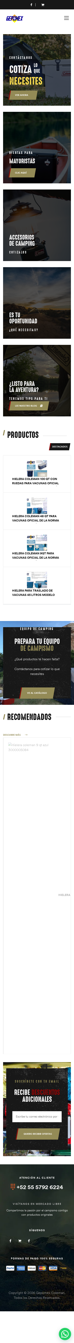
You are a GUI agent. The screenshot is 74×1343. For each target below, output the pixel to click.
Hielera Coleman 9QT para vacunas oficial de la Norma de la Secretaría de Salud (35, 558)
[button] (37, 693)
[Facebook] (10, 1241)
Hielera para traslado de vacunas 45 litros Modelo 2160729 (33, 595)
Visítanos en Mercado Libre (37, 1203)
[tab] (59, 446)
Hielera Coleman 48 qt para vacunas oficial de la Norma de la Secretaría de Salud (35, 520)
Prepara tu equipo (37, 645)
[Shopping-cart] (19, 1241)
